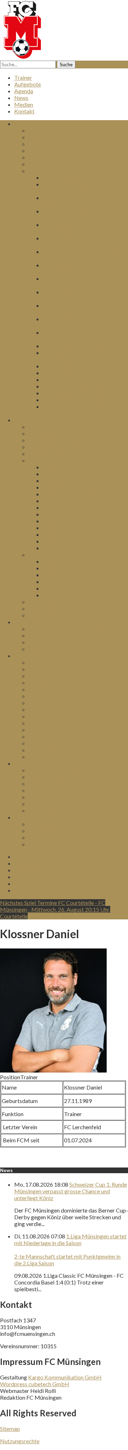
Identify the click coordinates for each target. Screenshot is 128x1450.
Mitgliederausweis (51, 749)
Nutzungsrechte (19, 1441)
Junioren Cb (57, 507)
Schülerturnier (45, 797)
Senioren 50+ (44, 615)
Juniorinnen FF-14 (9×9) (72, 487)
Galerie (37, 844)
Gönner (37, 729)
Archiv (36, 170)
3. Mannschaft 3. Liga (54, 440)
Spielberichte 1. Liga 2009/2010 (82, 393)
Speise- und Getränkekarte (61, 635)
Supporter (40, 736)
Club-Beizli (28, 621)
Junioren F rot (59, 581)
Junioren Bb (57, 473)
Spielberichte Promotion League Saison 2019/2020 (82, 255)
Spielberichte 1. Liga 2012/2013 (82, 372)
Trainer (23, 77)
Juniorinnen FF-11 (64, 547)
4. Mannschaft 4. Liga (54, 446)
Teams (22, 419)
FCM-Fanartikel (48, 824)
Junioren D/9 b (61, 520)
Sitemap (10, 1428)
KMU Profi (42, 696)
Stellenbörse (43, 716)
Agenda (23, 91)
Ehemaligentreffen (51, 810)
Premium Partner (49, 675)
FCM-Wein (42, 830)
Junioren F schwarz (66, 588)
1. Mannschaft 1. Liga (54, 426)
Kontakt (24, 111)
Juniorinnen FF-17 (64, 480)
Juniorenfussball (48, 460)
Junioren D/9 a (60, 514)
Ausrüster (40, 709)
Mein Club (41, 130)
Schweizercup (45, 803)
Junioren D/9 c (60, 527)
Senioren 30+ (44, 601)
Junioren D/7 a (60, 534)
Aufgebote (27, 84)
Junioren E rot (59, 568)
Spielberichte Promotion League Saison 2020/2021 (82, 241)
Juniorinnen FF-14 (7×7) (72, 494)
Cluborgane (42, 164)
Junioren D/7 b (61, 541)
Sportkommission (49, 150)
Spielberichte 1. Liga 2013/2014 (82, 366)
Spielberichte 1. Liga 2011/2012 (82, 379)
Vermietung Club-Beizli (57, 642)
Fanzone (24, 817)
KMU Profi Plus (47, 689)
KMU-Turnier (45, 790)
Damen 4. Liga (45, 453)
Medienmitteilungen (53, 157)
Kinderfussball (46, 554)
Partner (37, 682)
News (21, 97)
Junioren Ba (57, 467)
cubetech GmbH (48, 1384)
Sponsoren (27, 655)
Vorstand (39, 143)
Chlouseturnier (46, 776)
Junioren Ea (56, 561)
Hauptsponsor (46, 662)
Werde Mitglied (48, 137)
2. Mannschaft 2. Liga (54, 433)
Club (20, 123)
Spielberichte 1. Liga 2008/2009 (82, 399)
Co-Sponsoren (45, 669)
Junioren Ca (57, 500)
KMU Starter (44, 702)
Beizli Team (42, 648)
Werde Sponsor (47, 756)
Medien (23, 104)
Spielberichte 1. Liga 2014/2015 (82, 345)
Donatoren (41, 723)
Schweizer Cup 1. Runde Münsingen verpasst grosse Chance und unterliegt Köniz (70, 1191)
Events (22, 763)
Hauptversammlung (67, 177)
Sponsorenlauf (45, 783)
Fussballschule (60, 595)
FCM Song (41, 837)
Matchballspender (51, 743)
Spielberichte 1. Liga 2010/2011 (82, 386)
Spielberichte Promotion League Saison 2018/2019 (82, 268)
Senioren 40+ (44, 608)
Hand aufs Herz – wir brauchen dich (71, 628)
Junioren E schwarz (66, 574)
